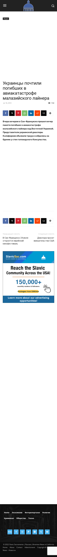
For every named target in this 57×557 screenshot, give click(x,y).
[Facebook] (5, 113)
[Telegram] (34, 531)
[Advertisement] (28, 50)
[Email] (43, 113)
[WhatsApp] (24, 113)
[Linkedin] (31, 113)
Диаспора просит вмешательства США (44, 239)
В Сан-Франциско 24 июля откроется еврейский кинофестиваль (15, 241)
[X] (12, 113)
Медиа (6, 19)
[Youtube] (47, 531)
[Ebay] (9, 531)
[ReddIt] (37, 113)
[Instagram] (22, 531)
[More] (50, 113)
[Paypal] (28, 531)
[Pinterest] (18, 113)
